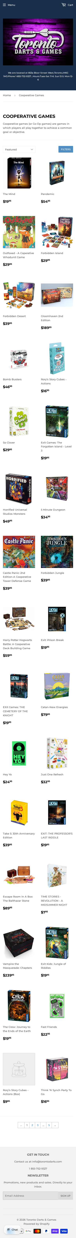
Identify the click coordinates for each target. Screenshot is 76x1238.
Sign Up (66, 1195)
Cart (70, 4)
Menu (11, 4)
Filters (66, 149)
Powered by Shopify (36, 1223)
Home (7, 95)
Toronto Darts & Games (41, 1219)
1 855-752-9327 (38, 1168)
